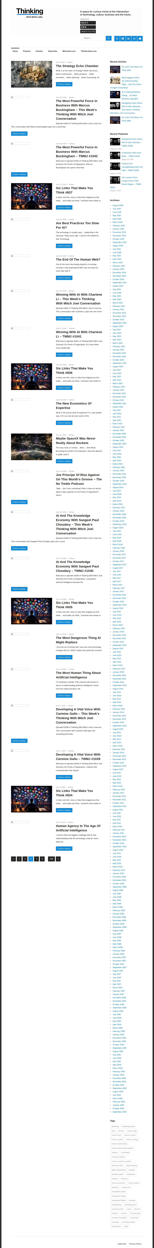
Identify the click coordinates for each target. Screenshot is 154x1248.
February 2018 (119, 548)
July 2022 (117, 370)
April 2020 (117, 460)
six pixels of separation (119, 1218)
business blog (132, 1131)
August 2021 (118, 407)
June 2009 (117, 897)
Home (15, 51)
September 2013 (119, 726)
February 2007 (119, 991)
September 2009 (119, 887)
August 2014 (118, 689)
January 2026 (118, 229)
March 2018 (118, 544)
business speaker (117, 1139)
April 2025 (117, 259)
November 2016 (119, 598)
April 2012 (117, 783)
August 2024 (118, 286)
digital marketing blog (118, 1170)
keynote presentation (118, 1183)
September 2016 (119, 605)
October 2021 (118, 400)
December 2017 (119, 554)
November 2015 (119, 638)
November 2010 (119, 840)
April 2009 (117, 904)
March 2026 (118, 222)
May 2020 (117, 457)
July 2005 (117, 1055)
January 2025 (118, 269)
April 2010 (117, 863)
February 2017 (119, 588)
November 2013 (119, 719)
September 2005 (119, 1048)
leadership (115, 1187)
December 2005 (119, 1038)
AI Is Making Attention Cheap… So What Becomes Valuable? (131, 95)
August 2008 (118, 930)
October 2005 (118, 1045)
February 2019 (119, 508)
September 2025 (119, 242)
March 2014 (118, 706)
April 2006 (117, 1024)
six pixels (124, 1213)
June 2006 (117, 1018)
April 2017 (117, 581)
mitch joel (137, 1209)
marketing (132, 1200)
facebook (115, 1179)
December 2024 (119, 272)
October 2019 (118, 481)
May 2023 (117, 336)
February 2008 (119, 951)
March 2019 (118, 504)
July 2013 (117, 732)
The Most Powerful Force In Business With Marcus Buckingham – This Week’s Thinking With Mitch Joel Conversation (76, 109)
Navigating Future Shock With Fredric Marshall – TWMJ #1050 (132, 142)
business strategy (132, 1139)
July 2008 (117, 934)
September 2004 (119, 1088)
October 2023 (118, 320)
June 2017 (117, 575)
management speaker (119, 1191)
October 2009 (118, 884)
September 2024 (119, 283)
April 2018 (117, 541)
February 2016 (119, 628)
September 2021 (119, 403)
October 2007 (118, 964)
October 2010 (118, 843)
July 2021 (117, 410)
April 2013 (117, 742)
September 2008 (119, 927)
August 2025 (118, 246)
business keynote (130, 1135)
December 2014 (119, 675)
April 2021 (117, 420)
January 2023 (118, 350)
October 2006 (118, 1004)
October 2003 (118, 1108)
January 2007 (118, 994)
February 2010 (119, 870)
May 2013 (117, 739)
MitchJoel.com (69, 51)
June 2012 (117, 776)
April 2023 (117, 340)
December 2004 (119, 1078)
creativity (115, 1152)
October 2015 (118, 642)
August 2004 (118, 1092)
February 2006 (119, 1031)
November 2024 (119, 276)
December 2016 (119, 595)
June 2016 (117, 615)
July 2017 (117, 571)
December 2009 (119, 877)
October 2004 (118, 1085)
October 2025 (118, 239)
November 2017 (119, 558)
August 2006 (118, 1011)
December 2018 (119, 514)
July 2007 (117, 974)
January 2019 (118, 511)
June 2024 (117, 293)
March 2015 (118, 665)
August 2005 (118, 1051)
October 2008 (118, 924)
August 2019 (118, 487)
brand (113, 1131)
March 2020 (118, 464)
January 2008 (118, 954)
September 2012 (119, 766)
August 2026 (118, 205)
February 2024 (119, 306)
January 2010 (118, 873)
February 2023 (119, 346)
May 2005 (117, 1061)
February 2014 (119, 709)
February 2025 (119, 266)
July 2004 (117, 1095)
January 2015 (118, 672)
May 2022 (117, 377)
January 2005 (118, 1075)
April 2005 (117, 1065)
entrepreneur (131, 1174)
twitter (126, 1226)
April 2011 (117, 823)
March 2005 (118, 1068)
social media (134, 1218)
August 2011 (118, 810)
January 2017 (118, 591)
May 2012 (117, 779)
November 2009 (119, 880)
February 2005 (119, 1072)
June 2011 (117, 816)
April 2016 (117, 622)
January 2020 (118, 471)
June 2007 (117, 978)
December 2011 (119, 796)
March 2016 (118, 625)
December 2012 (119, 756)
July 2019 (117, 491)
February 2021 (119, 427)
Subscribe (52, 51)
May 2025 (117, 256)
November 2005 (119, 1041)
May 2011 (117, 820)
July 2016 (117, 612)
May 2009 (117, 900)
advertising (115, 1126)
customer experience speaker (121, 1161)
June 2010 (117, 857)
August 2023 (118, 326)
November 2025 (119, 236)
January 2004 (118, 1105)
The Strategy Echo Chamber (77, 66)
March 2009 (118, 907)
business (121, 1131)
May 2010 (117, 860)
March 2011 (117, 826)
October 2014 (118, 682)
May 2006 (117, 1021)
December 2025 (119, 232)
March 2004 (118, 1098)
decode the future (117, 1165)
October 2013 (118, 722)
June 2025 (117, 252)
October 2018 (118, 521)
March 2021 (118, 424)
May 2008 (117, 940)
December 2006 (119, 998)
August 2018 (118, 528)
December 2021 (119, 393)
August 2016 (118, 608)
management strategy (119, 1196)
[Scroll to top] (150, 1244)
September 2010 (119, 847)
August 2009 (118, 890)
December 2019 (119, 474)
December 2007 (119, 957)
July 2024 (117, 289)
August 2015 (118, 648)
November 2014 (119, 679)
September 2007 (119, 967)
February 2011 (119, 830)
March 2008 (118, 947)
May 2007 (117, 981)
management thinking (119, 1200)
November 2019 (119, 477)
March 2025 (118, 262)
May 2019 (117, 497)
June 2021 (117, 414)
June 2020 (117, 454)
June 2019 (117, 494)
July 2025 (117, 249)
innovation (124, 1179)
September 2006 (119, 1008)
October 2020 (118, 440)
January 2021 (118, 430)
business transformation (119, 1144)
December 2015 (119, 635)
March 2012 (118, 786)
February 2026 (119, 226)
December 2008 (119, 917)
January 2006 (118, 1034)
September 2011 (119, 806)
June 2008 (117, 937)
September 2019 (119, 484)
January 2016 (118, 632)
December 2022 (119, 353)
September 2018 (119, 524)
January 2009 (118, 914)
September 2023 (119, 323)
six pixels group (135, 1213)
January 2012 (118, 793)
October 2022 (118, 360)
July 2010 (117, 853)
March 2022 (118, 383)
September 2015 (119, 645)
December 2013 (119, 716)
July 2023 (117, 330)
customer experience (118, 1157)
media (129, 1209)
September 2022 (119, 363)
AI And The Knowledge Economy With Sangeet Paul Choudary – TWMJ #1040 (77, 566)
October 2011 (118, 803)
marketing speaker (118, 1209)
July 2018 (117, 531)
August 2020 (118, 447)
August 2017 (118, 568)
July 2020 (117, 450)
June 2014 (117, 696)
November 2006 (119, 1001)
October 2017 (118, 561)
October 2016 (118, 602)
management (126, 1187)
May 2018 (117, 538)
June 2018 (117, 534)
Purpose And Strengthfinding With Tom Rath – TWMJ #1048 (132, 167)
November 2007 (119, 961)
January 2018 (118, 551)
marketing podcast (130, 1205)
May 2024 (117, 296)
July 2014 (117, 692)
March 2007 (118, 988)
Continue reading (63, 84)
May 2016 (117, 618)
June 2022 (117, 373)
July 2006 (117, 1014)
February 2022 (119, 387)
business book (116, 1135)
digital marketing (131, 1165)
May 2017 (117, 578)
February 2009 (119, 910)
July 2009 (117, 894)
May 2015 (117, 659)
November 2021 (119, 397)
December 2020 (119, 434)
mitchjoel (114, 1213)
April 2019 (117, 501)
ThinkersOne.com (89, 51)
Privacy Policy (135, 1244)
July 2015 (117, 652)
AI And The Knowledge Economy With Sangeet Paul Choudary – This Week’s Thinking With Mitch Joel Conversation (77, 524)
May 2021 (117, 417)
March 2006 (118, 1028)
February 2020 (119, 467)
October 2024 (118, 279)
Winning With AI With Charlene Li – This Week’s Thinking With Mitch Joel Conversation (79, 299)
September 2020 (119, 444)
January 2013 (118, 753)
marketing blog (116, 1205)
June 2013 (117, 736)
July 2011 (117, 813)
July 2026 (117, 209)
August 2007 (118, 971)
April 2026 (117, 219)
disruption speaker (118, 1174)
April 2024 (117, 299)
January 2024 (118, 309)
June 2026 (117, 212)
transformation (116, 1226)
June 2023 (117, 333)
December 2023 (119, 313)
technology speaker (128, 1222)
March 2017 (118, 585)
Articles (39, 51)
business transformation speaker (122, 1148)
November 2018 (119, 518)
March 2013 (118, 746)
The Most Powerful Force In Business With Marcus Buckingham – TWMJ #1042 (77, 151)
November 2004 (119, 1082)
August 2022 (118, 366)
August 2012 (118, 769)
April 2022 (117, 380)
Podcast (26, 51)
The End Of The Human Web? (78, 259)
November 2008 (119, 920)
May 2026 (117, 215)
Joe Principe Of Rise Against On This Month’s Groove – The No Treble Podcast (79, 479)
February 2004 (119, 1102)
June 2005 (117, 1058)
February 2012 (119, 790)
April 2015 (117, 662)
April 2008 (117, 944)
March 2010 (118, 867)
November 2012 (119, 759)
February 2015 (119, 669)
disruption (132, 1170)
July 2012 (117, 773)
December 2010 (119, 836)
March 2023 (118, 343)
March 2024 (118, 303)
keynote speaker (134, 1183)
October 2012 (118, 763)
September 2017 (119, 565)
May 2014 (117, 699)
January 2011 (118, 833)
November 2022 (119, 356)
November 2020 (119, 437)
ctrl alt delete (125, 1152)
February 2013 (119, 749)
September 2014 (119, 685)
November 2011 (119, 800)
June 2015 (117, 655)
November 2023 (119, 316)
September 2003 (119, 1112)
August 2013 (118, 729)
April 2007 (117, 984)
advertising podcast (128, 1126)
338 (51, 859)
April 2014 (117, 702)
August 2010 (118, 850)
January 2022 (118, 390)
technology (115, 1222)
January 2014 (118, 712)
